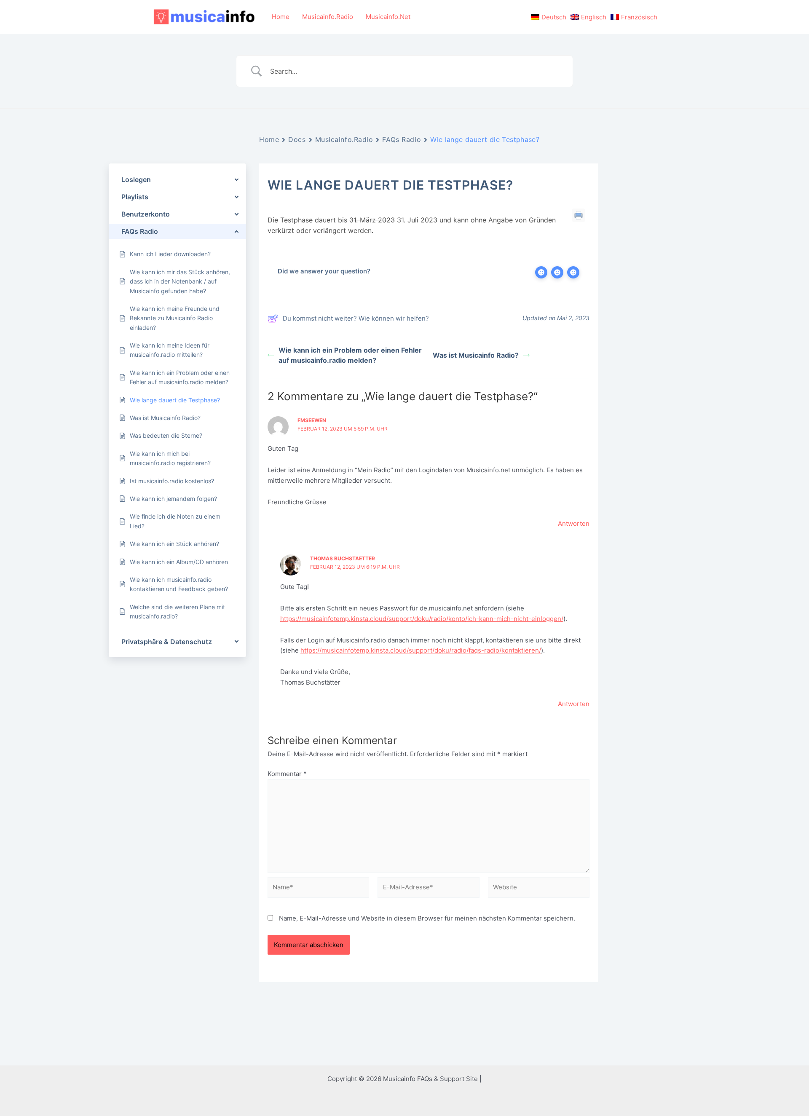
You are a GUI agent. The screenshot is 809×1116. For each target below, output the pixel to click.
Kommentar (287, 774)
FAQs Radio (401, 139)
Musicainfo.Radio (327, 17)
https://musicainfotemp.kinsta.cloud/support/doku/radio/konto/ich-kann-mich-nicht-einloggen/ (421, 619)
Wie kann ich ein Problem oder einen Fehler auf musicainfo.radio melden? (350, 355)
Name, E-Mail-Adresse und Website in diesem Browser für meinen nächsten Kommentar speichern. (427, 918)
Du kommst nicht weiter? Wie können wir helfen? (356, 318)
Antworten (573, 523)
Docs (296, 139)
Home (280, 17)
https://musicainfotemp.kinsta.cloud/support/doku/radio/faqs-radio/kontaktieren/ (420, 650)
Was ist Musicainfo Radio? (476, 355)
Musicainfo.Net (388, 17)
